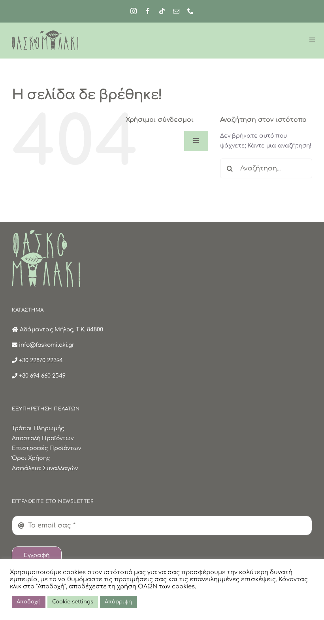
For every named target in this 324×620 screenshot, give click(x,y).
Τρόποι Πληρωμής (38, 428)
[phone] (190, 11)
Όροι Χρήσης (31, 458)
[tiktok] (162, 11)
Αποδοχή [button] (29, 602)
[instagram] (133, 11)
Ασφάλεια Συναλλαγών (45, 468)
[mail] (176, 11)
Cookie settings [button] (72, 602)
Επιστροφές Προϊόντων (46, 448)
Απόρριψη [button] (118, 602)
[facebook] (148, 11)
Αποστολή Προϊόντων (42, 438)
